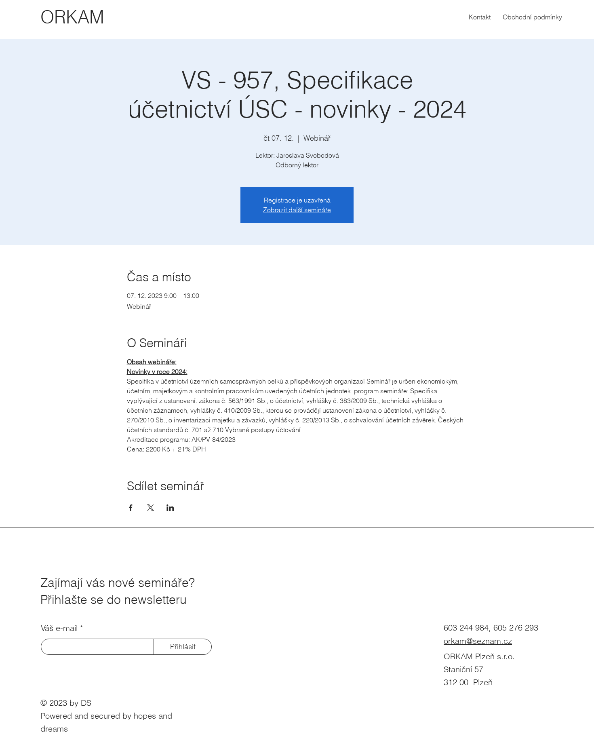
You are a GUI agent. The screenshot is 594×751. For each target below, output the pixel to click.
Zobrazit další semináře (297, 210)
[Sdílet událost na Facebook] (131, 507)
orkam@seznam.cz (478, 641)
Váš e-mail (59, 628)
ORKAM (72, 17)
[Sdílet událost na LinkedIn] (170, 507)
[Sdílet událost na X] (150, 507)
